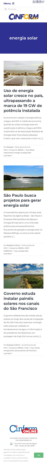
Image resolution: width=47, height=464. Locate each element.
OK (38, 455)
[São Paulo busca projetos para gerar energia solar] (23, 178)
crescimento (8, 153)
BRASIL (21, 150)
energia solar (26, 153)
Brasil (32, 150)
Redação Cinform (13, 245)
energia (17, 153)
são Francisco (31, 351)
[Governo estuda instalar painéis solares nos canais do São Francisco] (23, 276)
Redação (10, 147)
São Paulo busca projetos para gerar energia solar (22, 200)
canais (37, 348)
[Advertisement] (23, 393)
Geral (26, 348)
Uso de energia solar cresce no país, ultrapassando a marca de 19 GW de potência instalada (23, 100)
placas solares (20, 351)
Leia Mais (7, 156)
